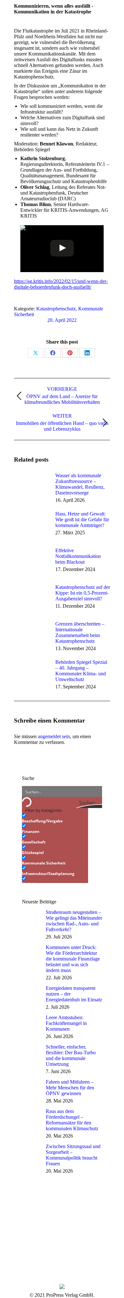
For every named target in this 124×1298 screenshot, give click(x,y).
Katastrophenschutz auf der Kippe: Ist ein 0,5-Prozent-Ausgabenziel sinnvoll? (82, 592)
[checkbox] (54, 818)
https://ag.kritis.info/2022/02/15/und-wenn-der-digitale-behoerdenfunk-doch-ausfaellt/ (61, 284)
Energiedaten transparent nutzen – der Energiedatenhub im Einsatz (74, 993)
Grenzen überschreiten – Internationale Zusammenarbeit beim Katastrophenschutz (79, 632)
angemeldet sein (54, 736)
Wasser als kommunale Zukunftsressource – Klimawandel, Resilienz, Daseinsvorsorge (80, 484)
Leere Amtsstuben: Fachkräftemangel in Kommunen (66, 1023)
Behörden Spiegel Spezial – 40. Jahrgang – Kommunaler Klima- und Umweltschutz (81, 670)
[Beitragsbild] (31, 487)
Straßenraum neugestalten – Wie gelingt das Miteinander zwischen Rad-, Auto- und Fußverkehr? (74, 920)
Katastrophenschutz (56, 308)
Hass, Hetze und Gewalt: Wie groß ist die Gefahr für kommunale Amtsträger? (82, 519)
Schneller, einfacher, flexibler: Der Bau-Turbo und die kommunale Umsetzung (71, 1055)
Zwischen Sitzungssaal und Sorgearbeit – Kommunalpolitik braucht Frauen (73, 1155)
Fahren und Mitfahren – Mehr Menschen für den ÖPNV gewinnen (70, 1087)
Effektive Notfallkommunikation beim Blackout (78, 556)
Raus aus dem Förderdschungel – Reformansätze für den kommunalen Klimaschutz (72, 1120)
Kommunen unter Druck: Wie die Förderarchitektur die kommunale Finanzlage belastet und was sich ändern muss (73, 959)
